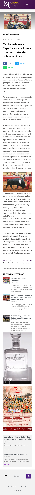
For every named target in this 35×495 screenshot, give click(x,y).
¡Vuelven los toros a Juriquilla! (15, 454)
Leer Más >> (7, 449)
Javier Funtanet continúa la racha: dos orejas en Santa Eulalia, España (21, 297)
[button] (27, 4)
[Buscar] (28, 476)
